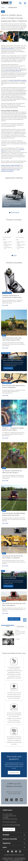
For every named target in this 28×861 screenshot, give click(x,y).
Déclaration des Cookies (8, 857)
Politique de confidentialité (19, 859)
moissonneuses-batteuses (8, 169)
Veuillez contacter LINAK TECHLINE (10, 165)
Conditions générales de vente (16, 860)
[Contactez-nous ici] (25, 620)
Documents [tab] (20, 626)
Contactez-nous (14, 772)
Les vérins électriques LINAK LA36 (13, 70)
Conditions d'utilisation (7, 859)
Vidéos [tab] (8, 626)
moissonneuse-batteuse (7, 48)
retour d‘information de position (17, 80)
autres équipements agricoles (10, 170)
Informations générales (20, 857)
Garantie (6, 860)
